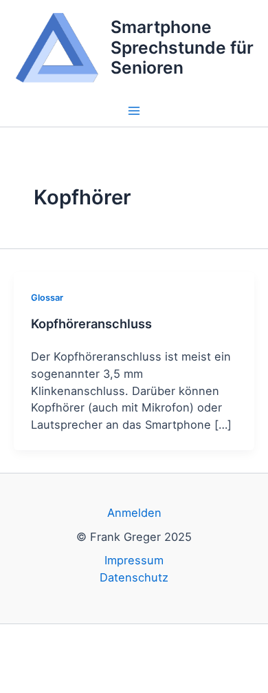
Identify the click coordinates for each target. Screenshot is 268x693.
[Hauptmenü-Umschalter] (134, 111)
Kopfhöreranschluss (91, 323)
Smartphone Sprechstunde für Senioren (182, 47)
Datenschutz (134, 577)
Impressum (134, 560)
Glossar (47, 297)
